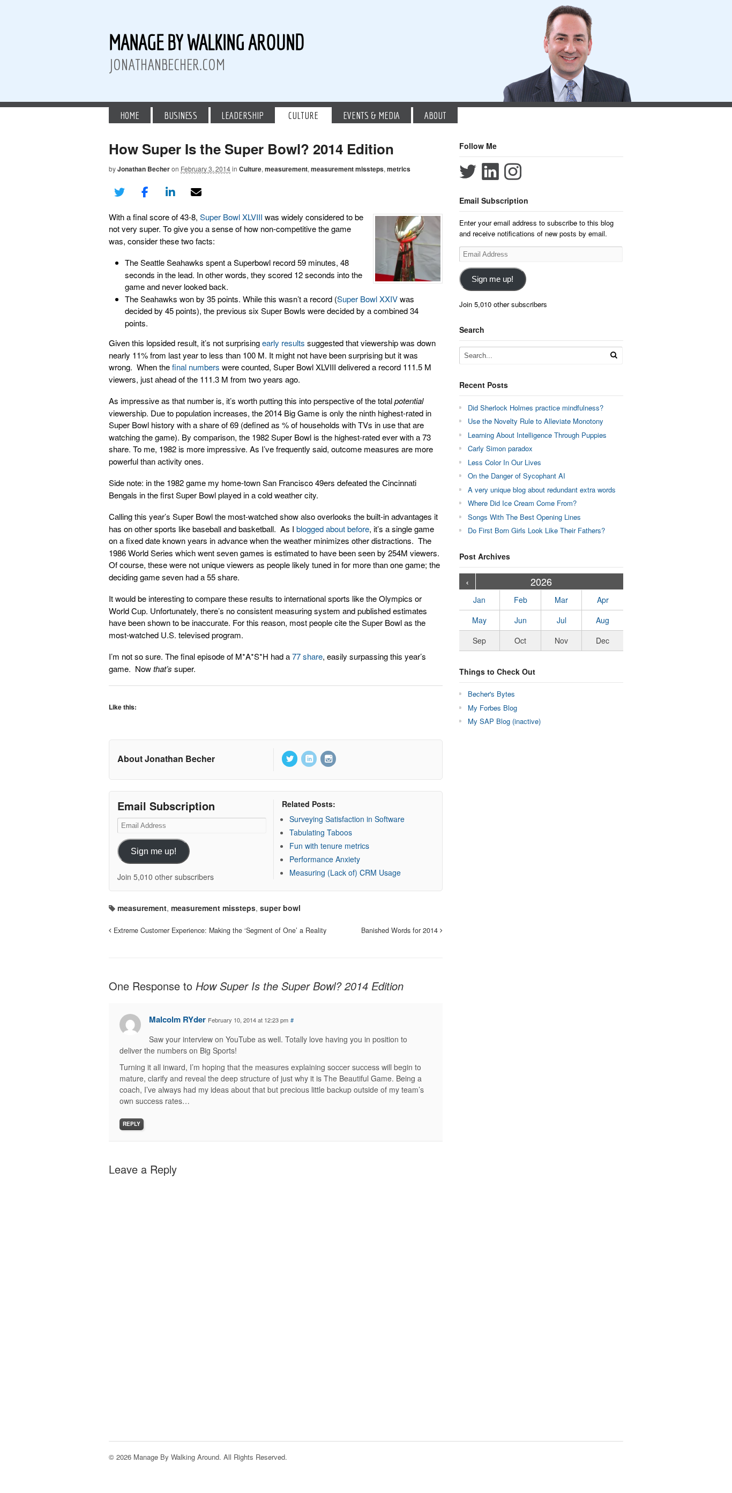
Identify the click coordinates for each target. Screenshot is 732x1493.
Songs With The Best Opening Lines (524, 517)
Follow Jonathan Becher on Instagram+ (512, 171)
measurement (286, 169)
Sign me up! (153, 851)
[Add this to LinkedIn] (170, 192)
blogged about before (332, 528)
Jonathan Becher (143, 169)
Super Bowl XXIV (367, 298)
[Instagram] (329, 759)
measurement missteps (347, 169)
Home (129, 115)
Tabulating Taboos (320, 832)
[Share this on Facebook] (145, 192)
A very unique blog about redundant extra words (543, 489)
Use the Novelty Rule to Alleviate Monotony (535, 421)
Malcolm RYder (177, 1019)
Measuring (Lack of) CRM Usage (345, 872)
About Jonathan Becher (166, 758)
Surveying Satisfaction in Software (347, 818)
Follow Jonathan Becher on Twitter (467, 171)
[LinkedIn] (309, 759)
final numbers (196, 366)
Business (180, 115)
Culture (303, 115)
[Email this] (196, 192)
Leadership (242, 115)
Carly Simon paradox (500, 448)
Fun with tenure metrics (329, 845)
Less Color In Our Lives (504, 462)
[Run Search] (613, 355)
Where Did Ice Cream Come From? (522, 503)
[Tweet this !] (119, 192)
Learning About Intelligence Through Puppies (537, 435)
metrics (398, 169)
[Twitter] (290, 759)
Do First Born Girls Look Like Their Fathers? (536, 530)
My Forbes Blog (492, 708)
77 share (307, 656)
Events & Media (371, 115)
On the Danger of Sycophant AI (516, 476)
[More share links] (221, 192)
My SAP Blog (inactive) (504, 721)
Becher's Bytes (491, 694)
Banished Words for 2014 (400, 930)
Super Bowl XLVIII (231, 216)
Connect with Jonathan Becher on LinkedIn (490, 171)
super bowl (280, 907)
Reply (131, 1124)
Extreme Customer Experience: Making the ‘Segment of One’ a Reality (218, 930)
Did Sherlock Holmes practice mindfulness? (535, 407)
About (435, 115)
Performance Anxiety (324, 859)
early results (283, 342)
